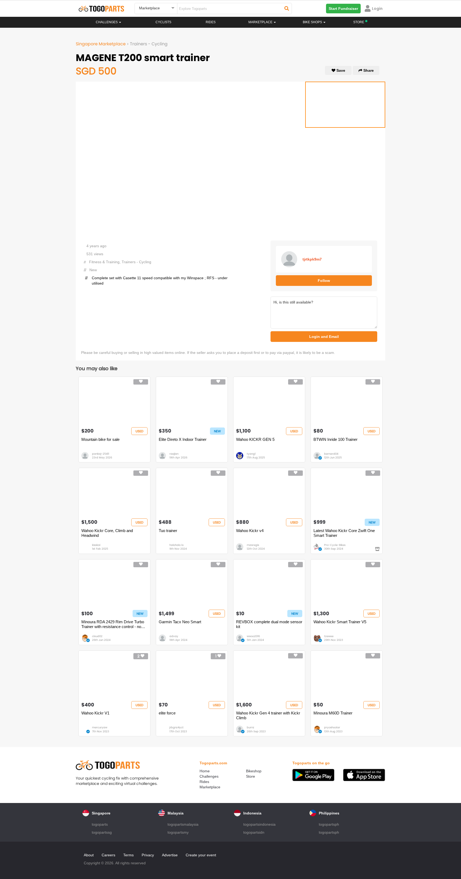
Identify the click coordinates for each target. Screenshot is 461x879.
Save (340, 70)
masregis (253, 545)
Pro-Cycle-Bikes (334, 545)
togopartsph (329, 824)
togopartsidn (253, 832)
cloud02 (97, 636)
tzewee (328, 636)
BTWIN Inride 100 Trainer (335, 439)
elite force (167, 713)
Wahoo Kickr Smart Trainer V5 (339, 622)
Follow (324, 280)
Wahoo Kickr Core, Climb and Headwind (107, 533)
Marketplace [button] (260, 22)
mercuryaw (99, 727)
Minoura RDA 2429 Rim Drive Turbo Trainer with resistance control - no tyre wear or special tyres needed (112, 624)
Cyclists (163, 22)
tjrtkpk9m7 (312, 259)
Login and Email (324, 336)
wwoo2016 (253, 636)
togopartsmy (178, 832)
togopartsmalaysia (183, 824)
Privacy (148, 855)
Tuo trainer (168, 530)
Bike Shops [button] (313, 22)
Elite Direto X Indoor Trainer (182, 439)
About (89, 855)
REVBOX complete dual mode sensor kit (269, 624)
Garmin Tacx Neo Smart (180, 622)
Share (368, 70)
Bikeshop (253, 771)
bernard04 (331, 454)
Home (205, 771)
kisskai (96, 545)
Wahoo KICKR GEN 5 (255, 439)
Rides (211, 22)
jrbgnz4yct (176, 727)
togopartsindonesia (259, 824)
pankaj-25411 (100, 454)
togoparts (100, 824)
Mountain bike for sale (100, 439)
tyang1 (251, 454)
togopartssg (102, 832)
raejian (173, 454)
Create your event (201, 855)
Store (250, 776)
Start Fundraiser (343, 8)
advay (173, 636)
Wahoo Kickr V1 (95, 713)
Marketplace (210, 787)
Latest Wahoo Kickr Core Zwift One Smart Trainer (344, 533)
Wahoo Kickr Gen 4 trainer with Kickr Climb (268, 715)
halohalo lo (176, 545)
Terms (128, 855)
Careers (108, 855)
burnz (250, 727)
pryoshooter (332, 727)
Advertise (170, 855)
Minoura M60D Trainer (332, 713)
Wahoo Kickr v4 (250, 530)
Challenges (107, 22)
